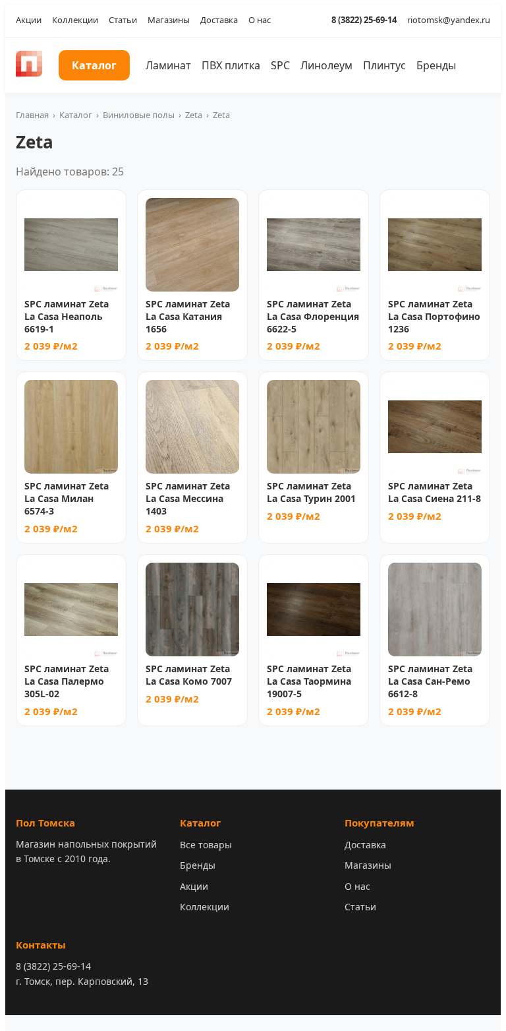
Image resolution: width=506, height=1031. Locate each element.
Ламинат (168, 65)
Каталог (94, 65)
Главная (32, 115)
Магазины (169, 20)
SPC (280, 65)
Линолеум (326, 65)
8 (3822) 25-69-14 (364, 20)
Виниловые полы (139, 115)
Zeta (193, 115)
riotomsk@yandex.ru (448, 20)
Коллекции (75, 20)
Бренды (436, 65)
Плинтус (384, 65)
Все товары (206, 844)
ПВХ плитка (231, 65)
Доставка (219, 20)
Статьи (123, 20)
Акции (29, 20)
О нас (259, 20)
